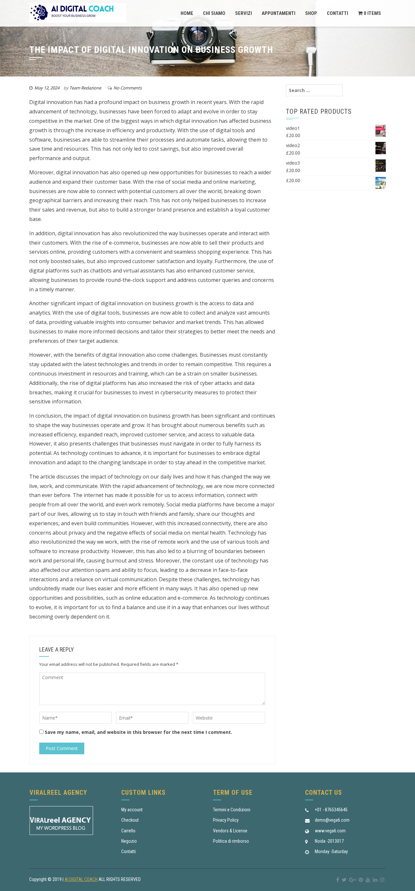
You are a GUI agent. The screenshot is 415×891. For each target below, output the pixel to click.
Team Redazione (85, 88)
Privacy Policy (226, 820)
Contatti (337, 13)
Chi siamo (214, 13)
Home (187, 13)
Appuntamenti (278, 13)
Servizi (243, 13)
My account (132, 809)
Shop (311, 13)
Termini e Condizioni (231, 809)
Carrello (128, 830)
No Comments (127, 88)
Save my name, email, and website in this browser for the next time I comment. (138, 732)
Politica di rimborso (231, 841)
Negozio (129, 841)
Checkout (130, 820)
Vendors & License (230, 830)
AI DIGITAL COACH (81, 879)
